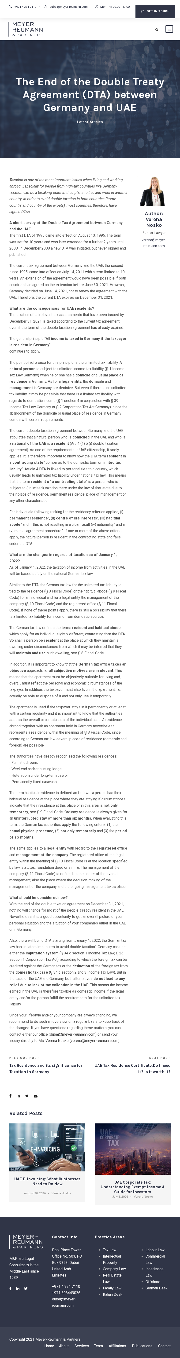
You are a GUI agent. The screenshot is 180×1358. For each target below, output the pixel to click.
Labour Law (155, 1250)
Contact (164, 1346)
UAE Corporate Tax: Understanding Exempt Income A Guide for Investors (133, 1187)
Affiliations (117, 1346)
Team (98, 1346)
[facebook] (10, 1288)
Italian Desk (112, 1294)
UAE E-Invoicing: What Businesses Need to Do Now (47, 1181)
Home (49, 1346)
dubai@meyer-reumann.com (68, 6)
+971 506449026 (66, 1293)
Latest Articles (90, 122)
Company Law (114, 1269)
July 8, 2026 (120, 1196)
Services (82, 1346)
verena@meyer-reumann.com (94, 1040)
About (64, 1346)
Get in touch (158, 11)
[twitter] (26, 1288)
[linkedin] (17, 1288)
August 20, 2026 (35, 1193)
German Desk (157, 1288)
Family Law (112, 1288)
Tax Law (109, 1250)
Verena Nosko (57, 1040)
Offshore (153, 1282)
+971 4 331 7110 (25, 6)
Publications (142, 1346)
